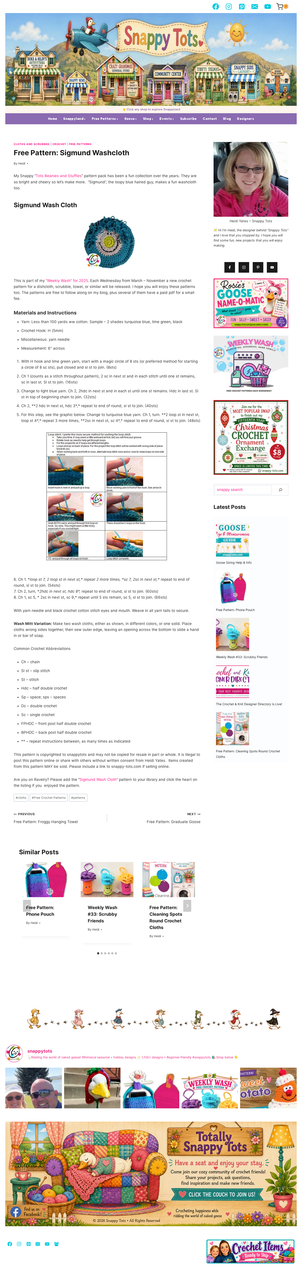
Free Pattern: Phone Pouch (235, 610)
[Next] (187, 906)
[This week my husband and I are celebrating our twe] (33, 1105)
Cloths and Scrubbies (32, 144)
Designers (245, 119)
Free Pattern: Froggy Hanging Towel (46, 818)
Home (52, 119)
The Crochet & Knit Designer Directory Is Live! (249, 704)
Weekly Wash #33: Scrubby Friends (102, 914)
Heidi (21, 163)
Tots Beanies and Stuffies (59, 176)
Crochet (59, 144)
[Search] (280, 490)
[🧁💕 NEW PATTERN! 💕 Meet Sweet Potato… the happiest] (268, 1105)
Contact (210, 119)
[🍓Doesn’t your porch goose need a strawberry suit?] (92, 1105)
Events (165, 119)
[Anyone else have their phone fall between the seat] (151, 1105)
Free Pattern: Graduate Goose (173, 818)
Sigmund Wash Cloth (98, 779)
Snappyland (73, 119)
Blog (227, 119)
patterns (78, 797)
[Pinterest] (241, 6)
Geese (129, 119)
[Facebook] (215, 6)
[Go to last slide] (27, 906)
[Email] (254, 6)
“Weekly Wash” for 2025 (67, 280)
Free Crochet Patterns (49, 797)
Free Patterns (104, 119)
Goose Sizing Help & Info (234, 562)
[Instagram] (228, 6)
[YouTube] (267, 6)
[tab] (98, 953)
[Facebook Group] (56, 1244)
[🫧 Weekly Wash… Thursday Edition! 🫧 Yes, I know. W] (210, 1105)
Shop (147, 119)
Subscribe (188, 119)
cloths (21, 797)
